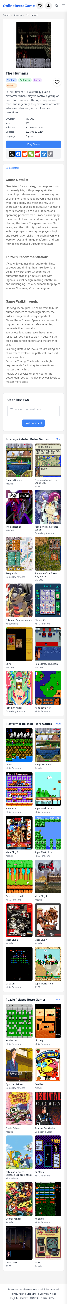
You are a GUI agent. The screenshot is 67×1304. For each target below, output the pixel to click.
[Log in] (48, 5)
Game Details (12, 167)
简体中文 (23, 1298)
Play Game (33, 144)
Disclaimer (32, 1293)
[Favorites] (39, 5)
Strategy (18, 15)
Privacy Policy (17, 1293)
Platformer (24, 80)
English (14, 1298)
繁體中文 (34, 1298)
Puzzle (37, 80)
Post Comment (33, 423)
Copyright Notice (48, 1293)
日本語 (44, 1298)
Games (6, 15)
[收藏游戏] (57, 82)
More (58, 439)
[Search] (56, 6)
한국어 (52, 1298)
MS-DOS (11, 85)
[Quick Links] (63, 6)
